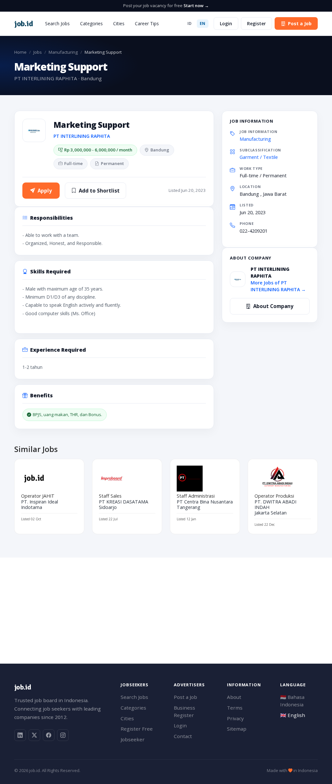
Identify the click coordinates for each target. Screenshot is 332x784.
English (292, 715)
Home (20, 52)
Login (226, 23)
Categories (91, 23)
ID (189, 23)
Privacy (235, 718)
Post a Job (300, 23)
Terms (235, 707)
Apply (45, 190)
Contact (183, 736)
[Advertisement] (166, 603)
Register (256, 23)
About (234, 697)
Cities (118, 23)
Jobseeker (133, 739)
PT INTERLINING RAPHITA (81, 136)
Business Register (184, 711)
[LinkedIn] (20, 735)
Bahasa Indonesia (292, 701)
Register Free (137, 728)
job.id (22, 687)
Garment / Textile (259, 157)
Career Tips (147, 23)
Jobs (37, 52)
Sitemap (236, 728)
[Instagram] (63, 735)
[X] (34, 735)
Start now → (196, 5)
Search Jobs (57, 23)
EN (203, 23)
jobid (23, 23)
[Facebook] (48, 735)
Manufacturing (63, 52)
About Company (273, 306)
